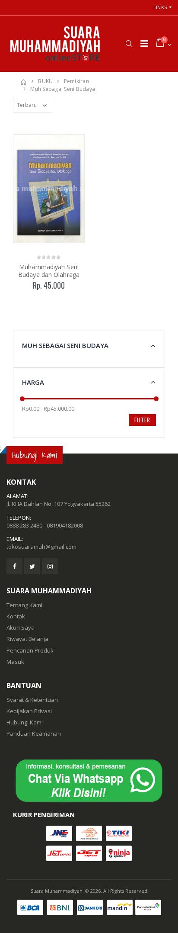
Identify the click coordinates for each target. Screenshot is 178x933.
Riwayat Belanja (27, 639)
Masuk (15, 662)
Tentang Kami (24, 605)
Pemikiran (76, 81)
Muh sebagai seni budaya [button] (65, 345)
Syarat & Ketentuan (32, 700)
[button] (129, 43)
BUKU (45, 81)
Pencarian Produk (30, 650)
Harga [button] (33, 382)
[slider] (22, 398)
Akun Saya (20, 627)
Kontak (15, 616)
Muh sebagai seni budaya (62, 89)
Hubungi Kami (24, 722)
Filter (142, 419)
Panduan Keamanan (33, 733)
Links (160, 7)
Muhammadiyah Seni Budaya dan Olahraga (48, 271)
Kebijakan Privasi (29, 711)
